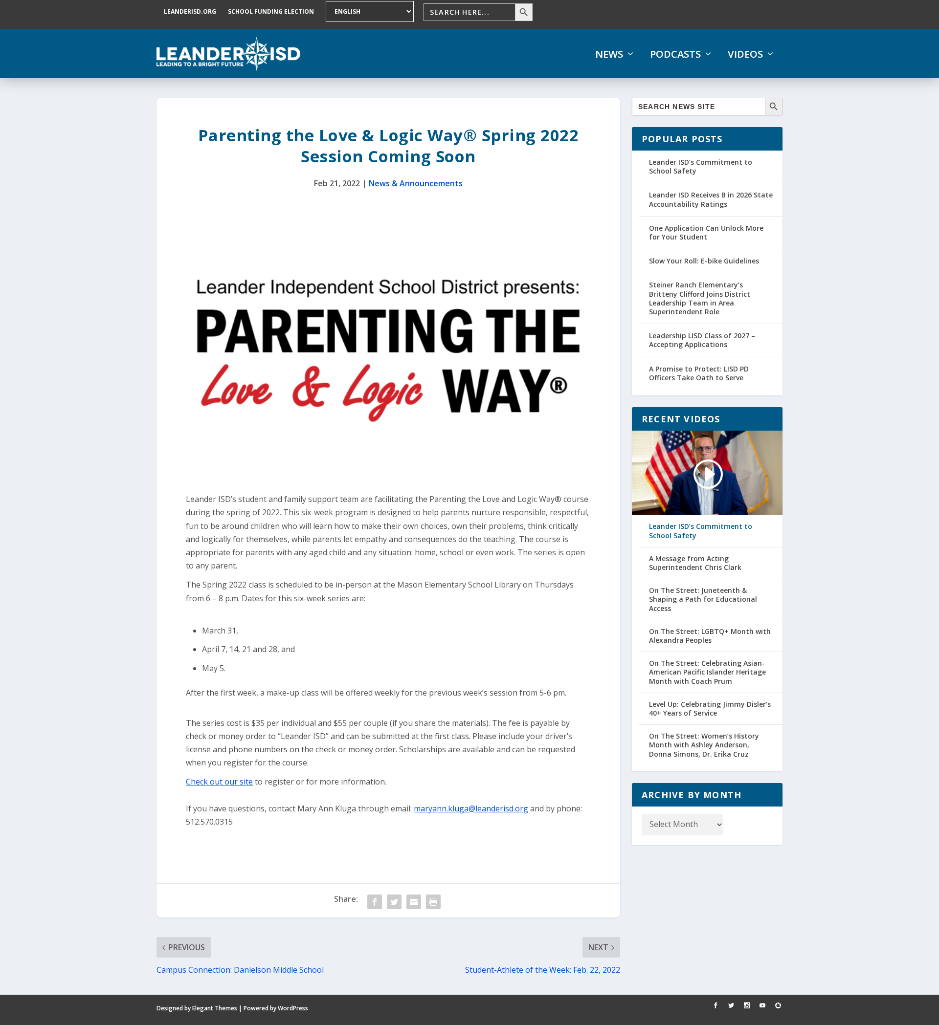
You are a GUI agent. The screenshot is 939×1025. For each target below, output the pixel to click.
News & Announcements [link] (416, 183)
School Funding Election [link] (271, 11)
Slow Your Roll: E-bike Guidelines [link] (704, 260)
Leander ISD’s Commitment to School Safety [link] (700, 166)
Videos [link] (745, 54)
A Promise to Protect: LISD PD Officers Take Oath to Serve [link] (699, 373)
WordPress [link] (293, 1008)
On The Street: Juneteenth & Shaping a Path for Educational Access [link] (703, 599)
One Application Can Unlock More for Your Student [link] (706, 232)
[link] (228, 54)
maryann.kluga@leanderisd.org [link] (471, 808)
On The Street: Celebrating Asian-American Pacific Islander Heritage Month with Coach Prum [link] (707, 672)
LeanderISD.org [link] (190, 11)
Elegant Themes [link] (214, 1008)
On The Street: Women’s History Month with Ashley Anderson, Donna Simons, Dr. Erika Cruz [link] (704, 745)
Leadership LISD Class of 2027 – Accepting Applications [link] (702, 340)
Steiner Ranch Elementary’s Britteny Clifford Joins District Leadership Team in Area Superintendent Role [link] (699, 298)
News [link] (609, 54)
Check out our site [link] (219, 781)
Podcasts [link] (675, 54)
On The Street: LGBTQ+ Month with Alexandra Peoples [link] (710, 636)
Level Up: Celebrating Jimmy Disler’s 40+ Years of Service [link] (710, 709)
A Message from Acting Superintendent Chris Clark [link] (695, 563)
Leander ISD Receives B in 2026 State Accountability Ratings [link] (711, 199)
